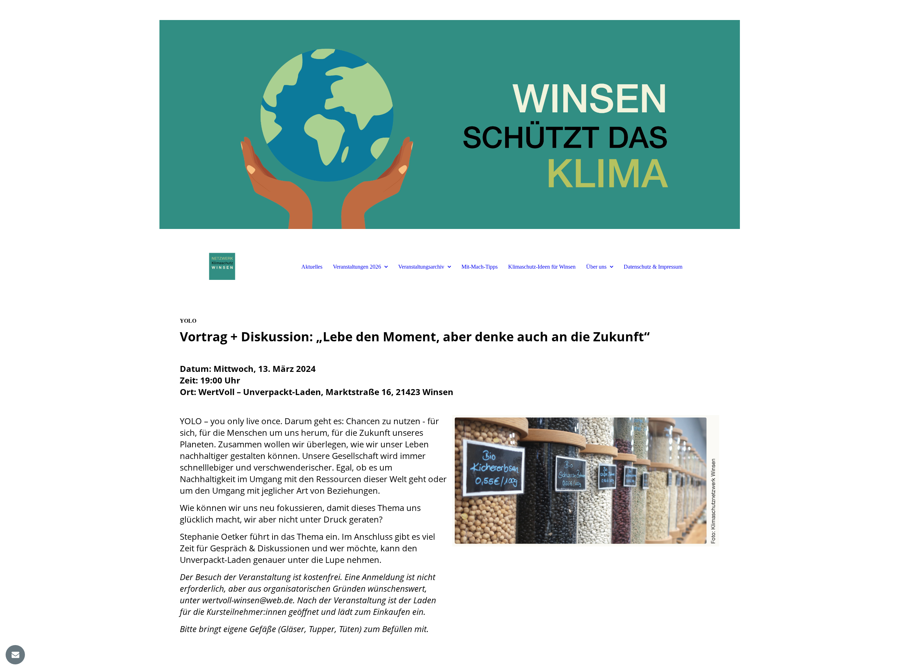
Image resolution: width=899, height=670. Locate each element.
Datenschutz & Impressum (653, 267)
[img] (449, 123)
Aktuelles (311, 267)
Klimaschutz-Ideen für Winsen (542, 267)
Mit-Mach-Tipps (479, 267)
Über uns (596, 267)
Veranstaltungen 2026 (357, 267)
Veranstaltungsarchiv (421, 267)
